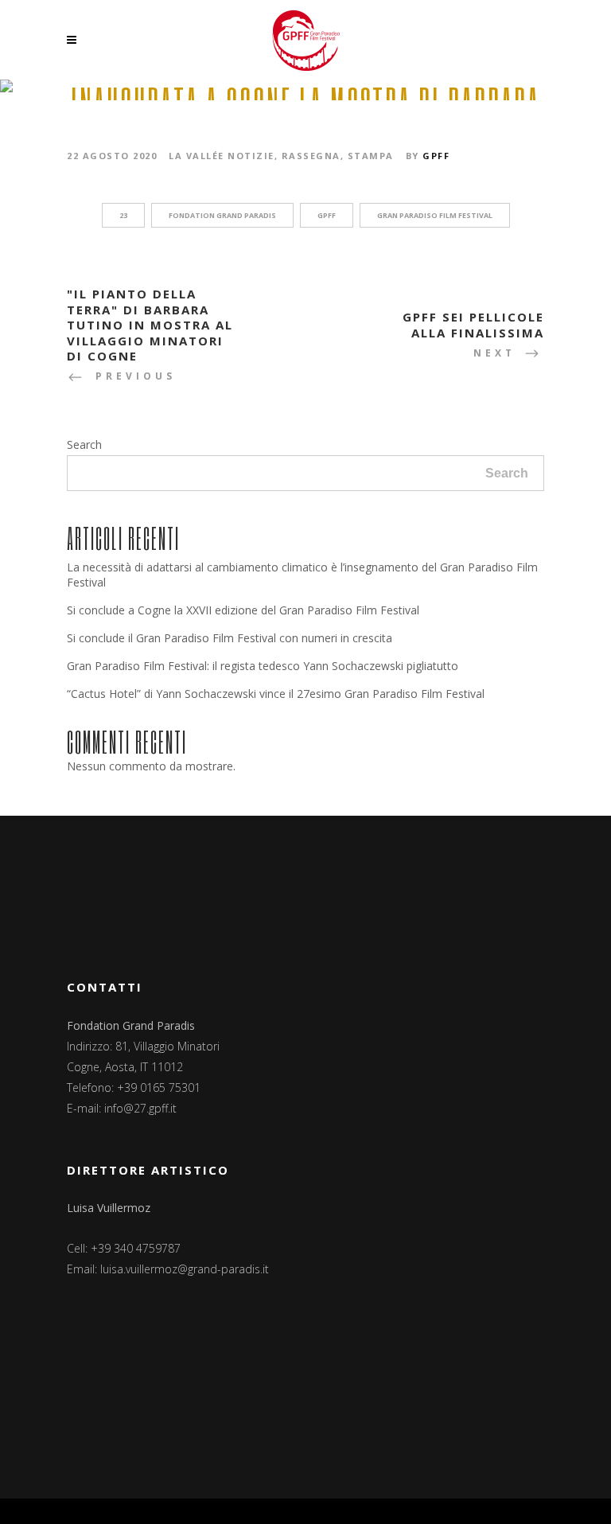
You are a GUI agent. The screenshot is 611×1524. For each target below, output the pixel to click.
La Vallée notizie (221, 156)
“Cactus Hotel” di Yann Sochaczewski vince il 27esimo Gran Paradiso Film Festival (276, 693)
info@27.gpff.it (140, 1108)
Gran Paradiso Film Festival (434, 215)
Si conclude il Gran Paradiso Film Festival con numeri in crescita (229, 637)
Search (84, 444)
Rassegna (311, 156)
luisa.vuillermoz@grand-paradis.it (184, 1268)
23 (123, 215)
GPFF (435, 156)
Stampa (371, 156)
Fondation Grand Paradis (222, 215)
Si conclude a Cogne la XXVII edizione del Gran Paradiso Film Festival (243, 610)
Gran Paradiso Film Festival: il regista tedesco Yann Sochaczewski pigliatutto (262, 665)
